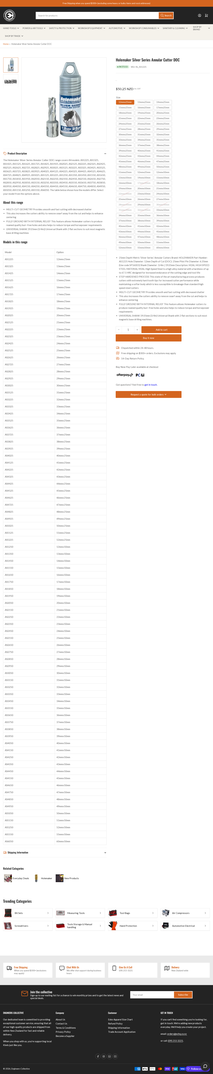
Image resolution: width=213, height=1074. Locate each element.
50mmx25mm (162, 167)
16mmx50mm (125, 183)
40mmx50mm (125, 226)
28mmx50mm (125, 204)
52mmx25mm (144, 172)
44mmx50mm (144, 231)
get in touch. (151, 384)
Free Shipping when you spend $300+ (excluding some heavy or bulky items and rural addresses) (106, 3)
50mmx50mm (144, 242)
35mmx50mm (144, 215)
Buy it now (148, 337)
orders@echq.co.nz (177, 1033)
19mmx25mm (144, 113)
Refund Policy (115, 1023)
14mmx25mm (162, 102)
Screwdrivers (21, 925)
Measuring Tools (76, 913)
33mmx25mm (125, 140)
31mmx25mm (144, 134)
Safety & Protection (60, 28)
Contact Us (61, 1023)
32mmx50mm (144, 210)
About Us (60, 1019)
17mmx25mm (162, 107)
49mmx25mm (144, 167)
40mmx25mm (144, 150)
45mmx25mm (125, 161)
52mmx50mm (125, 247)
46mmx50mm (125, 237)
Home (6, 44)
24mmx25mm (125, 124)
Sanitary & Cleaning (174, 28)
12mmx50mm (162, 172)
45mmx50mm (162, 231)
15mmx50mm (162, 177)
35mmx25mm (162, 140)
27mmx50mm (162, 199)
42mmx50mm (162, 226)
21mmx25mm (125, 118)
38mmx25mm (162, 145)
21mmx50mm (162, 188)
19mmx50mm (125, 188)
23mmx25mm (162, 118)
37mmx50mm (125, 220)
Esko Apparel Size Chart (120, 1019)
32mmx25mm (162, 134)
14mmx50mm (144, 177)
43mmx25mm (144, 156)
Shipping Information (119, 1027)
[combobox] (105, 15)
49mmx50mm (125, 242)
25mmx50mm (125, 199)
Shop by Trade (12, 36)
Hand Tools (9, 28)
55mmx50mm (144, 247)
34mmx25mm (144, 140)
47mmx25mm (162, 161)
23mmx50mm (144, 193)
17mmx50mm (144, 183)
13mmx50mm (125, 177)
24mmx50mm (162, 193)
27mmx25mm (125, 129)
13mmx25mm (144, 102)
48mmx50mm (162, 237)
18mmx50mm (162, 183)
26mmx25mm (162, 124)
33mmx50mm (162, 210)
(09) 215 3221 (175, 1040)
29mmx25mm (162, 129)
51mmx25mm (125, 172)
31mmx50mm (125, 210)
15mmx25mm (125, 107)
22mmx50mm (125, 193)
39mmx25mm (125, 150)
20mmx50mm (144, 188)
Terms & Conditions (66, 1027)
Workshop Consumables (142, 28)
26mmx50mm (144, 199)
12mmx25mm (125, 102)
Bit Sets (19, 913)
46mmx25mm (144, 161)
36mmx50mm (162, 215)
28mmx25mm (144, 129)
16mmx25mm (144, 107)
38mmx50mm (144, 220)
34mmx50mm (125, 215)
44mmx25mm (162, 156)
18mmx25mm (125, 113)
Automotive (116, 28)
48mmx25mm (125, 167)
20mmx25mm (162, 113)
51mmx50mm (162, 242)
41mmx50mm (144, 226)
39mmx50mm (162, 220)
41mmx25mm (162, 150)
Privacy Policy (63, 1031)
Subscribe (183, 994)
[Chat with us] (205, 1066)
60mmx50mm (162, 247)
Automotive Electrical (183, 925)
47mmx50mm (144, 237)
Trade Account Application (122, 1031)
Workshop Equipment (90, 28)
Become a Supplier (65, 1036)
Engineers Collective (20, 1068)
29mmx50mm (144, 204)
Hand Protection (128, 925)
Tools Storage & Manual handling (79, 926)
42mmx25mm (125, 156)
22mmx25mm (144, 118)
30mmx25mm (125, 134)
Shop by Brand (197, 28)
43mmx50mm (125, 231)
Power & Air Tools (33, 28)
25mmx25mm (144, 124)
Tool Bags (125, 913)
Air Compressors (180, 913)
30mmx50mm (162, 204)
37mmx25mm (144, 145)
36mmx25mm (125, 145)
